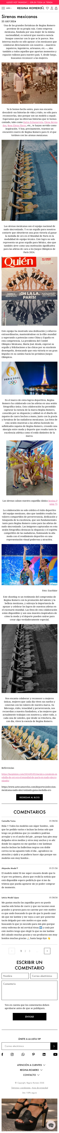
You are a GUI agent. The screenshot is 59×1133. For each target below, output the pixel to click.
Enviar (29, 1016)
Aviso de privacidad (40, 1088)
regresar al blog (30, 797)
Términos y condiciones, (21, 1088)
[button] (3, 8)
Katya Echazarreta (33, 122)
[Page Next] (47, 951)
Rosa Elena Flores (17, 125)
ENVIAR (54, 1046)
